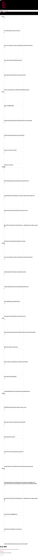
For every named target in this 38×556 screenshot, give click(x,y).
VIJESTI (3, 2)
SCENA (3, 5)
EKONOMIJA (4, 4)
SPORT (3, 3)
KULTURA (3, 243)
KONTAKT (3, 7)
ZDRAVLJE (4, 6)
